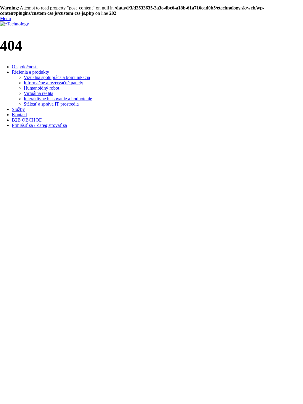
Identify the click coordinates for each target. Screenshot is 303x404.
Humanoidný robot (41, 88)
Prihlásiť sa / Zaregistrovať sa (39, 125)
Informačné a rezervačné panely (53, 82)
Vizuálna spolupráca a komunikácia (57, 77)
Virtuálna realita (38, 93)
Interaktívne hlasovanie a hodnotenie (58, 98)
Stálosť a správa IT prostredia (51, 103)
